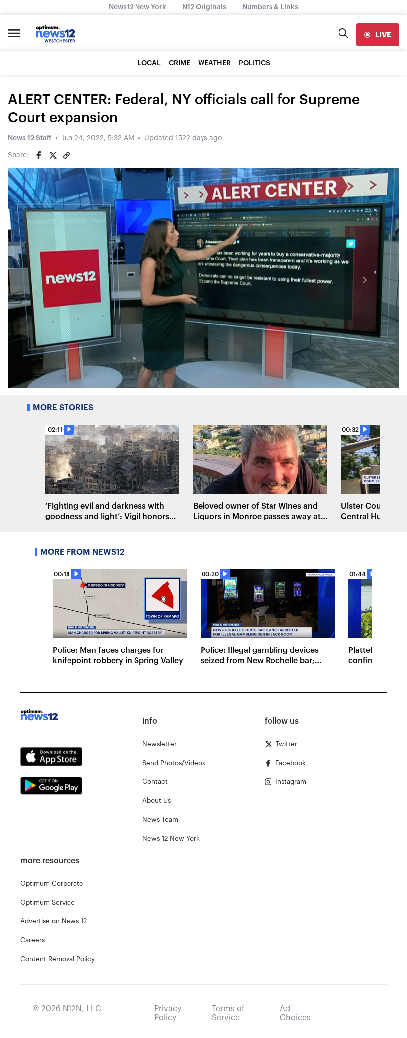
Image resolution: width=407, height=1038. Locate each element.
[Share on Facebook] (39, 155)
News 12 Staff (29, 138)
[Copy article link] (66, 155)
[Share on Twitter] (53, 155)
